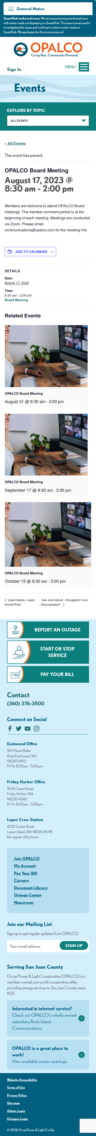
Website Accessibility (22, 1080)
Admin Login (16, 1111)
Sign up (73, 945)
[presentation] (46, 356)
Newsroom (24, 902)
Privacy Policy (17, 1095)
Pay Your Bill (57, 674)
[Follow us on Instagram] (36, 729)
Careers (21, 880)
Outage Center (28, 895)
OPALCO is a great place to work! (40, 1054)
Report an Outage (57, 629)
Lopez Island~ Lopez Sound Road (20, 602)
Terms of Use (16, 1087)
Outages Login (17, 1119)
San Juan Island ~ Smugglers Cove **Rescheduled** (63, 602)
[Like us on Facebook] (10, 729)
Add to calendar (31, 251)
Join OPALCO (27, 858)
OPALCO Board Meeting (24, 393)
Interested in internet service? (44, 1018)
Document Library (31, 887)
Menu (70, 67)
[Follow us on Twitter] (19, 729)
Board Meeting (16, 300)
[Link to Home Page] (48, 50)
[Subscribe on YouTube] (28, 729)
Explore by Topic (26, 110)
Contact (18, 694)
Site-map (13, 1103)
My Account (25, 865)
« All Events (15, 143)
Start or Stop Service (57, 652)
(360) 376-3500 (25, 703)
